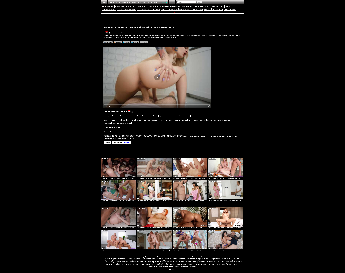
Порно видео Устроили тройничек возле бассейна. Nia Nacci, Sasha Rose (119, 200)
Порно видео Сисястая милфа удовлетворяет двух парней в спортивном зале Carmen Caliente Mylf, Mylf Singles (190, 250)
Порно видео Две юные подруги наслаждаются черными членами (119, 178)
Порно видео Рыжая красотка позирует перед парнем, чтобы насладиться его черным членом (154, 227)
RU (171, 2)
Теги (144, 2)
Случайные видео (124, 2)
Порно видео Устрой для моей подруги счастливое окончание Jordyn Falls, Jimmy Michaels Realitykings (154, 200)
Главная (104, 2)
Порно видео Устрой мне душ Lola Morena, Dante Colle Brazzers (190, 200)
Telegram (165, 2)
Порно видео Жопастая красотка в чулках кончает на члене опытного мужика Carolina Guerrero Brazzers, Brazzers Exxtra (225, 250)
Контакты (157, 2)
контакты (176, 266)
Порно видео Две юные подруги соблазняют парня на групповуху (225, 178)
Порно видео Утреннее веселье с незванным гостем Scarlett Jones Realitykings (225, 200)
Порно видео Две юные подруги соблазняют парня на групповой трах (190, 178)
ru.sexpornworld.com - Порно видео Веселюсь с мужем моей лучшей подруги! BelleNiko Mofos (155, 135)
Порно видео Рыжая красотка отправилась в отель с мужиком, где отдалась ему (119, 227)
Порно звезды (113, 2)
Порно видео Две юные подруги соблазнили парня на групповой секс (154, 178)
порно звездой (129, 138)
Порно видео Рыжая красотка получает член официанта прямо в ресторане (190, 227)
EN (173, 2)
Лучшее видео (136, 2)
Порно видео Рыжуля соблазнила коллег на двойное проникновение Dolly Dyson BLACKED (154, 250)
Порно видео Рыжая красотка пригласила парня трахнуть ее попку (225, 227)
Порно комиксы (172, 271)
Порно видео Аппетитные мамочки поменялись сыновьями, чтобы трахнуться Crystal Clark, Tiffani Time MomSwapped (119, 250)
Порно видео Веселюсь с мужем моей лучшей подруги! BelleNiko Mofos (139, 27)
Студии (150, 2)
